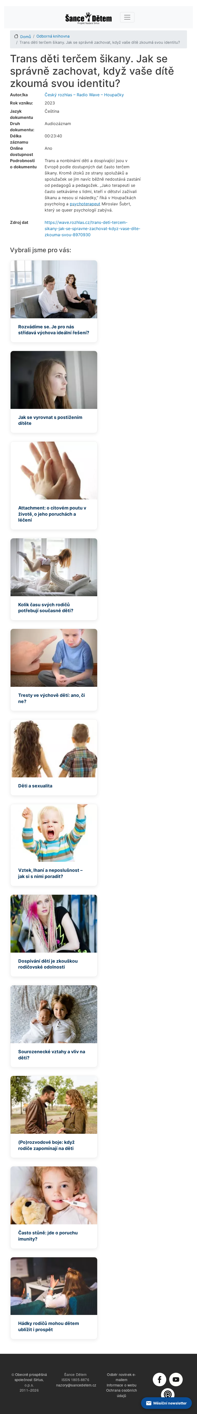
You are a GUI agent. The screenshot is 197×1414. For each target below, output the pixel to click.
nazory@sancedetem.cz (76, 1384)
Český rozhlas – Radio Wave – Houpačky (84, 94)
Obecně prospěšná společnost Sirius (31, 1377)
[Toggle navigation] (127, 17)
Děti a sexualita (35, 785)
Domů (25, 36)
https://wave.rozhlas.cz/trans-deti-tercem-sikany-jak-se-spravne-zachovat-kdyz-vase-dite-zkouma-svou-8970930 (92, 228)
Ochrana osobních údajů (121, 1392)
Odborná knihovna (53, 36)
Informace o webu (121, 1384)
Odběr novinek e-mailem (121, 1377)
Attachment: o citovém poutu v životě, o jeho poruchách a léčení (52, 514)
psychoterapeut (85, 203)
